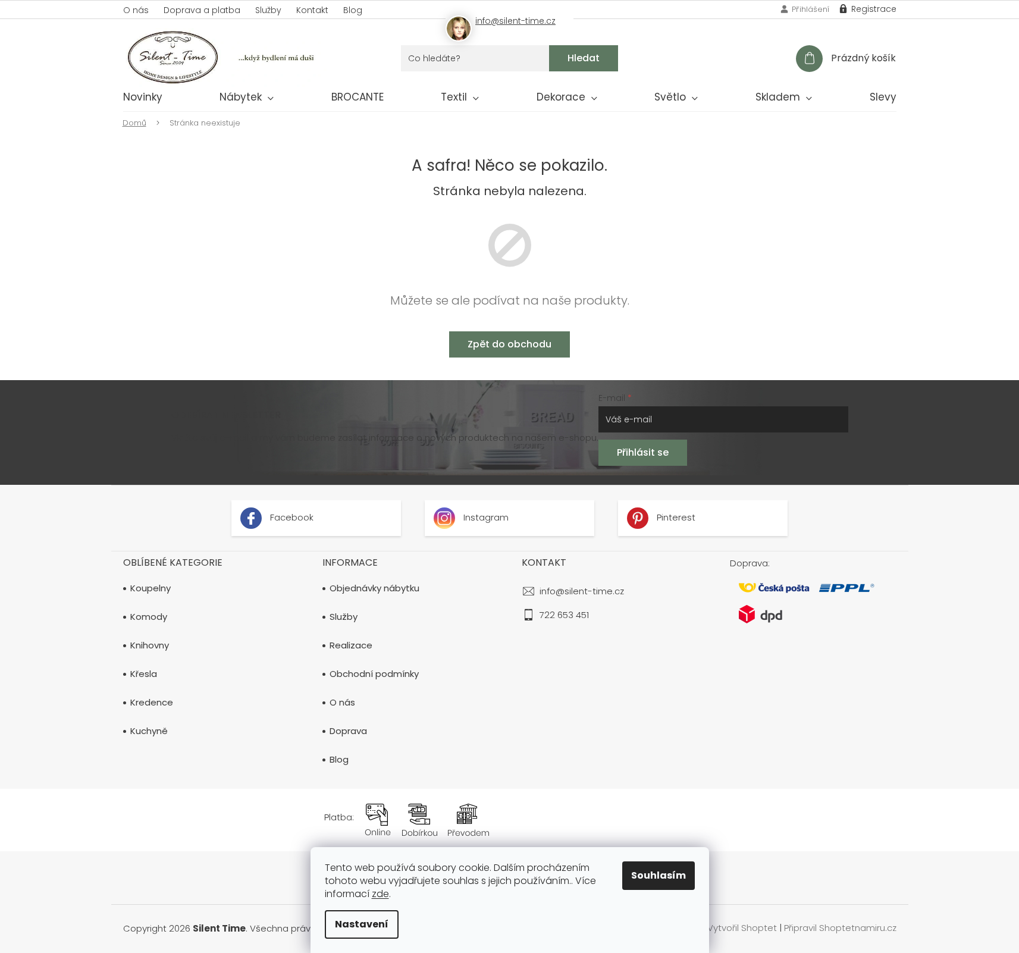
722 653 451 (564, 615)
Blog (352, 10)
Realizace (351, 645)
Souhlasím (658, 875)
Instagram (485, 518)
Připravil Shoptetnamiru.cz (840, 927)
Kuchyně (149, 731)
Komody (148, 617)
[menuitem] (142, 99)
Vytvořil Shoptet (742, 927)
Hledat (583, 58)
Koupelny (150, 588)
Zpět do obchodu (509, 344)
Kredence (151, 702)
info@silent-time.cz (582, 591)
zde (380, 894)
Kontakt (312, 10)
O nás (136, 10)
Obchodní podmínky (374, 674)
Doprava (348, 731)
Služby (268, 10)
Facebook (290, 518)
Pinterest (674, 518)
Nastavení (361, 924)
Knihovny (149, 645)
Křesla (143, 674)
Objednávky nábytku (374, 588)
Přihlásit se (643, 452)
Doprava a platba (202, 10)
